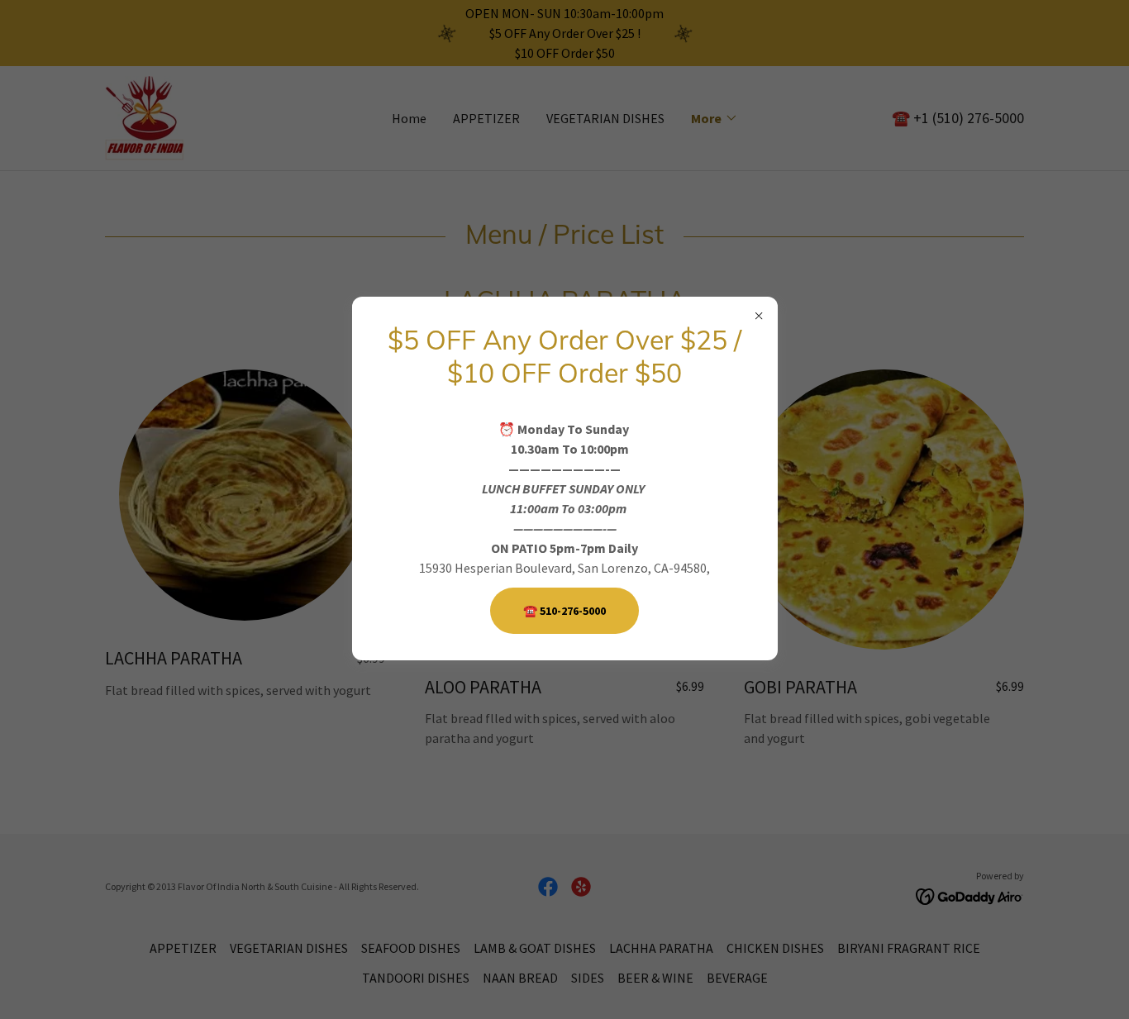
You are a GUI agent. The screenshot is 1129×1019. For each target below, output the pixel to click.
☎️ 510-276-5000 (564, 610)
